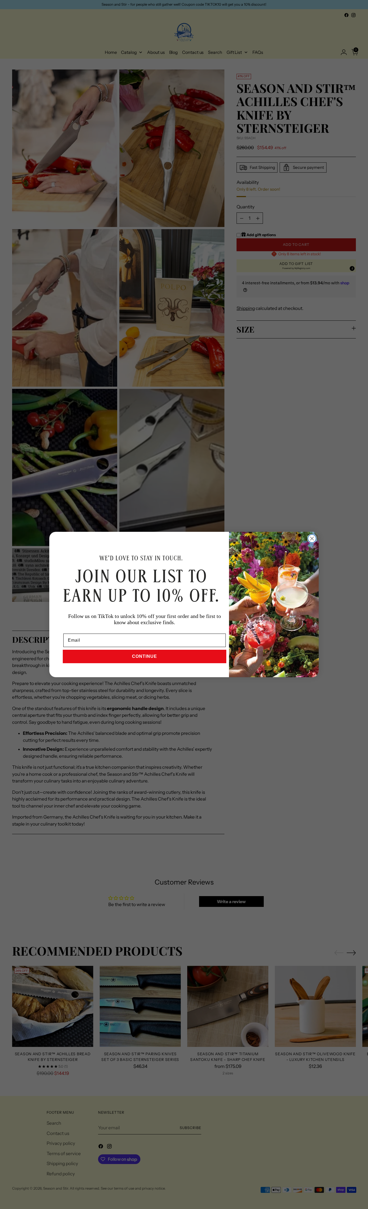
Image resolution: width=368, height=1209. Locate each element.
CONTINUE (144, 656)
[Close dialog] (312, 538)
